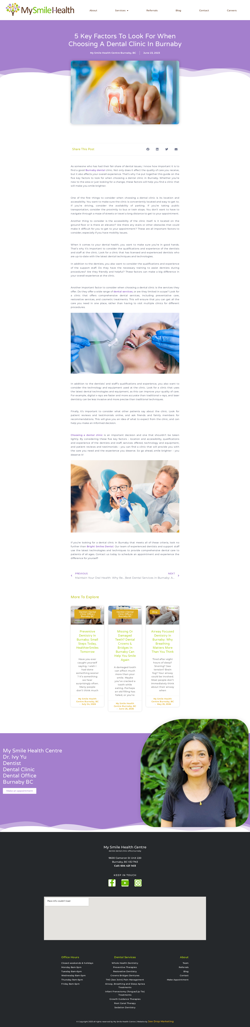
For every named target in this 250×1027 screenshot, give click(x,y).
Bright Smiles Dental (100, 546)
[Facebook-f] (112, 883)
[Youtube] (125, 883)
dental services (123, 291)
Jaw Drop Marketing (161, 1021)
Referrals (152, 10)
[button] (148, 149)
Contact (204, 10)
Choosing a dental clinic (87, 435)
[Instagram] (138, 883)
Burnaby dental (95, 170)
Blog (178, 10)
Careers (232, 10)
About (93, 10)
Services (120, 10)
